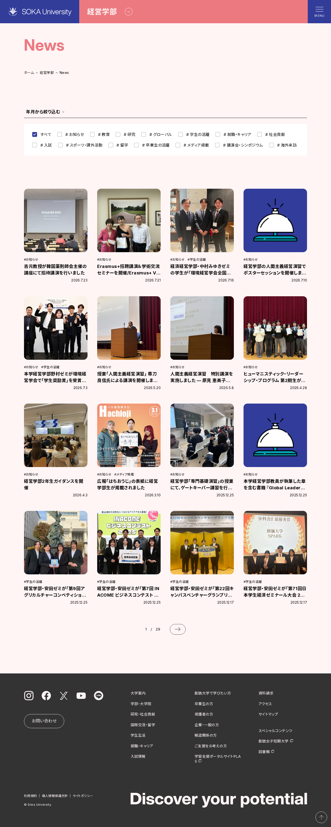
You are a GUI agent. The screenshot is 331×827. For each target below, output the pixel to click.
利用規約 (30, 796)
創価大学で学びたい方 (213, 693)
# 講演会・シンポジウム (243, 145)
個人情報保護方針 (55, 796)
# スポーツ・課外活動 (84, 145)
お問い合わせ (44, 720)
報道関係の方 (206, 735)
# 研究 (129, 134)
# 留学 (122, 145)
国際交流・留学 (143, 725)
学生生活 (138, 735)
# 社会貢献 (275, 134)
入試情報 (138, 756)
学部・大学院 (141, 704)
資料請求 (266, 693)
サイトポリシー (83, 796)
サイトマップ (268, 714)
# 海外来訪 (287, 145)
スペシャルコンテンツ (275, 730)
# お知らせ (74, 134)
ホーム (29, 72)
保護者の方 (204, 714)
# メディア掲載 (196, 145)
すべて (45, 134)
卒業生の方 (204, 704)
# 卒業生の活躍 (156, 145)
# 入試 (46, 145)
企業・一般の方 (207, 725)
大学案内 (138, 693)
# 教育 (104, 134)
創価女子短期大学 (274, 741)
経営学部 (47, 72)
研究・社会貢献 (143, 714)
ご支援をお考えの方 (211, 746)
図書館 (264, 751)
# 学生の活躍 (198, 134)
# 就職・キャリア (237, 134)
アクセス (265, 704)
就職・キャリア (142, 746)
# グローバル (161, 134)
